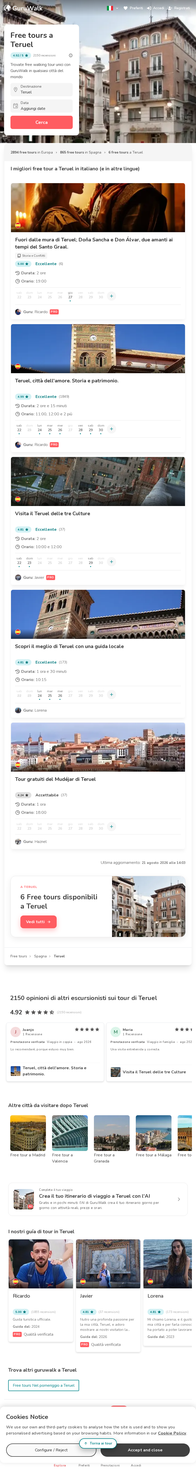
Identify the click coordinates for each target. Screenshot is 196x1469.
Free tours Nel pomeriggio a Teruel (44, 1385)
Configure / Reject (51, 1450)
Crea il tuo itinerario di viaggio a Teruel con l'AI (94, 1196)
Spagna (40, 956)
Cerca (41, 122)
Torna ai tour (101, 1443)
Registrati (182, 8)
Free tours (18, 956)
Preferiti (136, 8)
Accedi (158, 8)
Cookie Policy (172, 1433)
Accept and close (145, 1450)
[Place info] (71, 55)
